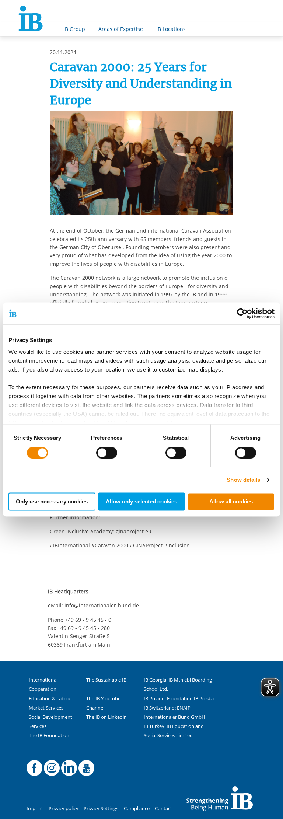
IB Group (74, 28)
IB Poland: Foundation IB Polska (179, 699)
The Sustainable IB (106, 680)
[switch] (106, 453)
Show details (243, 480)
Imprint (35, 808)
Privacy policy (63, 808)
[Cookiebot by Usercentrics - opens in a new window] (242, 313)
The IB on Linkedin (106, 717)
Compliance (137, 808)
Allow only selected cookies (141, 502)
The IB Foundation (49, 735)
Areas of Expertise (120, 28)
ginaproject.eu (133, 531)
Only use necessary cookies (52, 502)
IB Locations (171, 28)
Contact (163, 808)
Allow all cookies (231, 502)
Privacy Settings (101, 808)
